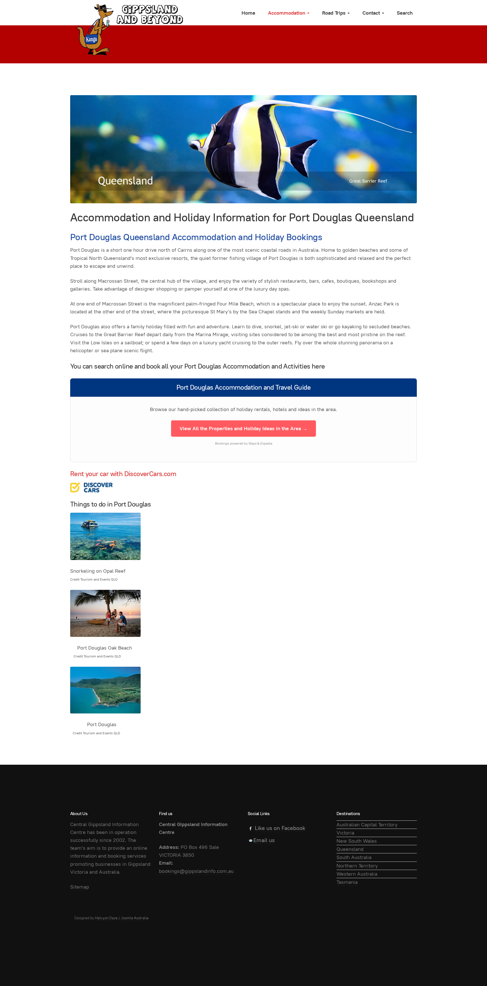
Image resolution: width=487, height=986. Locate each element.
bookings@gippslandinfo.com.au (196, 871)
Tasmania (347, 882)
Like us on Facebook (280, 828)
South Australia (354, 857)
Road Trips (334, 13)
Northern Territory (357, 865)
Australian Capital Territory (367, 824)
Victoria (345, 832)
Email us (264, 840)
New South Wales (357, 841)
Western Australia (357, 874)
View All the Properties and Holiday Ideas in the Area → (243, 428)
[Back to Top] (470, 969)
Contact (371, 13)
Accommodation (287, 13)
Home (248, 13)
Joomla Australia (135, 918)
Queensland (350, 849)
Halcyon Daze (106, 918)
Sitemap (79, 887)
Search (405, 13)
